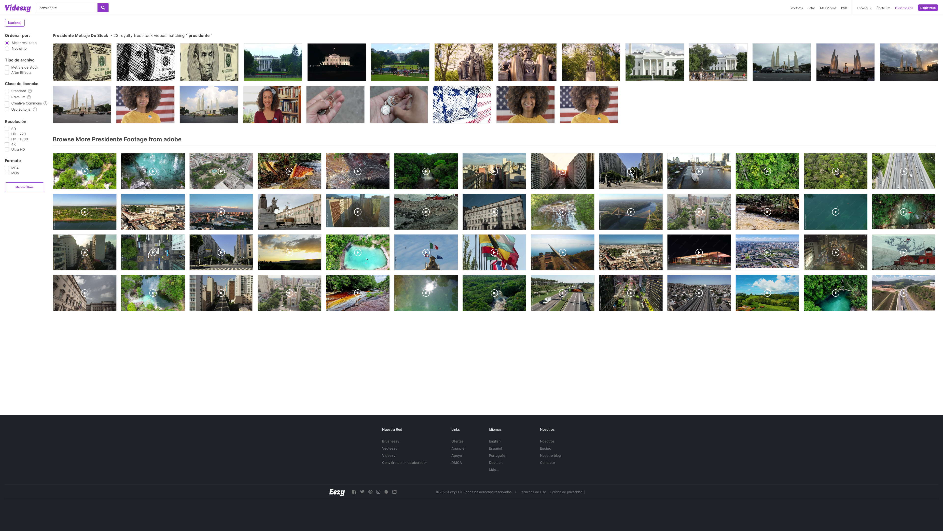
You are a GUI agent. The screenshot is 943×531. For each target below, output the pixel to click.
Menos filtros (24, 187)
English (494, 441)
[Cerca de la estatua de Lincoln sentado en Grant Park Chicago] (463, 62)
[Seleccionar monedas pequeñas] (399, 104)
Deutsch (495, 462)
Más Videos (828, 8)
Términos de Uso (533, 492)
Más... (494, 470)
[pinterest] (370, 491)
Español (495, 448)
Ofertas (457, 441)
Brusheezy (390, 441)
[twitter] (362, 491)
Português (497, 455)
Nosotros (547, 441)
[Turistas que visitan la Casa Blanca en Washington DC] (718, 62)
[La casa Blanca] (654, 62)
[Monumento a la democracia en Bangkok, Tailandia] (781, 62)
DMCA (456, 462)
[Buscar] (103, 7)
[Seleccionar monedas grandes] (335, 104)
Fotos (811, 8)
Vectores (797, 8)
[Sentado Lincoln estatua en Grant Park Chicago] (591, 62)
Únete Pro (883, 8)
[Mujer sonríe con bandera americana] (525, 104)
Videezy (388, 455)
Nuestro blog (550, 455)
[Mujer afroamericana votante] (145, 104)
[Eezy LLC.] (337, 491)
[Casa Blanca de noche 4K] (336, 62)
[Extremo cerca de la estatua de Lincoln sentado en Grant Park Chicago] (527, 62)
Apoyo (456, 455)
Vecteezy (389, 448)
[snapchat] (386, 491)
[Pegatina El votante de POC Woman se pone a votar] (272, 104)
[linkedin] (394, 491)
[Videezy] (18, 8)
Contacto (547, 462)
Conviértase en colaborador (404, 462)
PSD (844, 8)
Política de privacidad (566, 492)
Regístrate (928, 8)
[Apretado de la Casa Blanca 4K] (273, 62)
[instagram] (378, 491)
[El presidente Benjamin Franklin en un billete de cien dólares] (82, 62)
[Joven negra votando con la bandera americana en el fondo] (589, 104)
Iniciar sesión (904, 8)
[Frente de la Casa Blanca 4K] (400, 62)
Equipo (545, 448)
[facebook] (354, 491)
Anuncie (457, 448)
